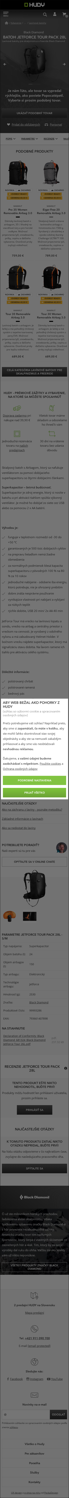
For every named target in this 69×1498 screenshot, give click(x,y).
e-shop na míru (32, 1493)
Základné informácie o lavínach (22, 819)
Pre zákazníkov (34, 1453)
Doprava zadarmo (15, 416)
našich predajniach (18, 448)
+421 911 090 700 (37, 1338)
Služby (34, 1472)
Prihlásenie (54, 14)
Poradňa (34, 1463)
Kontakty (34, 1482)
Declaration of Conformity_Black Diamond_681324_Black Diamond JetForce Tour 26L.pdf (24, 1040)
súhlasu (14, 1427)
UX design (16, 1493)
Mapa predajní (34, 1313)
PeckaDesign (51, 1493)
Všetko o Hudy (34, 1444)
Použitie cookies (50, 764)
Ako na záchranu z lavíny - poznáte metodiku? (32, 810)
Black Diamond (38, 1002)
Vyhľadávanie (45, 14)
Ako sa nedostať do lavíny (19, 828)
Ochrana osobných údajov (20, 769)
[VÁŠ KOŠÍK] (64, 14)
